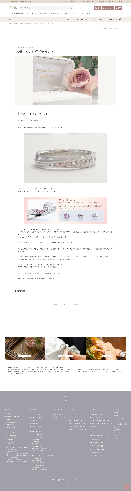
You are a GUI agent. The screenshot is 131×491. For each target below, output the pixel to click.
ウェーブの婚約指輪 (11, 437)
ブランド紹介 (7, 419)
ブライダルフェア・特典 (83, 1)
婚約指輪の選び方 (9, 425)
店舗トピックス (102, 19)
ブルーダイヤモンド (74, 417)
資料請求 (114, 1)
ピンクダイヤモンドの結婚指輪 (39, 467)
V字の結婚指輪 (35, 444)
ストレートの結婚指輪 (37, 434)
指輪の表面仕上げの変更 (96, 443)
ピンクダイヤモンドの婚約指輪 (13, 459)
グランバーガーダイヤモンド (77, 420)
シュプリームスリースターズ (77, 427)
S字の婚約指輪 (9, 439)
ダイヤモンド (73, 410)
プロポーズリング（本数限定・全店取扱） (101, 423)
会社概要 (116, 438)
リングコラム (94, 1)
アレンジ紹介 (92, 19)
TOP (10, 23)
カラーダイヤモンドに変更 (97, 449)
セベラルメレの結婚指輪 (38, 463)
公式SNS (108, 1)
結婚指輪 (33, 410)
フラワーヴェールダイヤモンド (77, 430)
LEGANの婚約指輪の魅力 (11, 422)
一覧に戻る (65, 304)
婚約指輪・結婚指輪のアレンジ (100, 435)
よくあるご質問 (113, 19)
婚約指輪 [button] (43, 13)
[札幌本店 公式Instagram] (120, 19)
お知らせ (101, 1)
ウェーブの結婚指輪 (37, 437)
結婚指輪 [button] (53, 13)
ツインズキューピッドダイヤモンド (78, 423)
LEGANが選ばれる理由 (17, 13)
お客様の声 (72, 1)
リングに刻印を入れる (96, 455)
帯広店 (116, 28)
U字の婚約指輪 (9, 441)
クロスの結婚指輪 (36, 446)
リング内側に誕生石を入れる (98, 452)
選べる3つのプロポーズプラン (98, 417)
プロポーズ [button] (89, 13)
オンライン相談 (118, 419)
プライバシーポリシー (73, 480)
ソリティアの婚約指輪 (11, 450)
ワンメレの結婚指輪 (37, 460)
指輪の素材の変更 (94, 439)
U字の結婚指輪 (35, 441)
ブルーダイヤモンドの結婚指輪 (39, 469)
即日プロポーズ (94, 427)
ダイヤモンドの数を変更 (96, 446)
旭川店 (110, 28)
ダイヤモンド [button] (78, 13)
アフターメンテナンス (62, 1)
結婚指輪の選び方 (35, 423)
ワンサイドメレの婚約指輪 (12, 452)
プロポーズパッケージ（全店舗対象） (100, 420)
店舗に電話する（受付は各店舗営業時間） (21, 1)
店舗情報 (15, 23)
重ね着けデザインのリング (11, 416)
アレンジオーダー (32, 13)
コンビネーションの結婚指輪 (39, 448)
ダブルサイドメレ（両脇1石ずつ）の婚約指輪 (17, 454)
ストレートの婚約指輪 (11, 435)
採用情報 (120, 1)
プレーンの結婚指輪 (37, 458)
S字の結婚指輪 (35, 439)
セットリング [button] (65, 13)
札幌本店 (103, 28)
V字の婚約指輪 (9, 443)
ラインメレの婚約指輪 (11, 457)
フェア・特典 (74, 19)
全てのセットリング (59, 414)
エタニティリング (9, 414)
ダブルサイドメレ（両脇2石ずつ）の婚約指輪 (17, 455)
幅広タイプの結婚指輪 (37, 451)
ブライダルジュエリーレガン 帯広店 (27, 23)
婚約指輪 (7, 409)
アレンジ (40, 23)
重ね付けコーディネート (11, 427)
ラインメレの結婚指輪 (37, 465)
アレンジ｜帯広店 (29, 47)
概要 (68, 19)
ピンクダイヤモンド (74, 414)
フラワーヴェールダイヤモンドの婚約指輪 (16, 461)
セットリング (58, 410)
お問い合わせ (62, 480)
